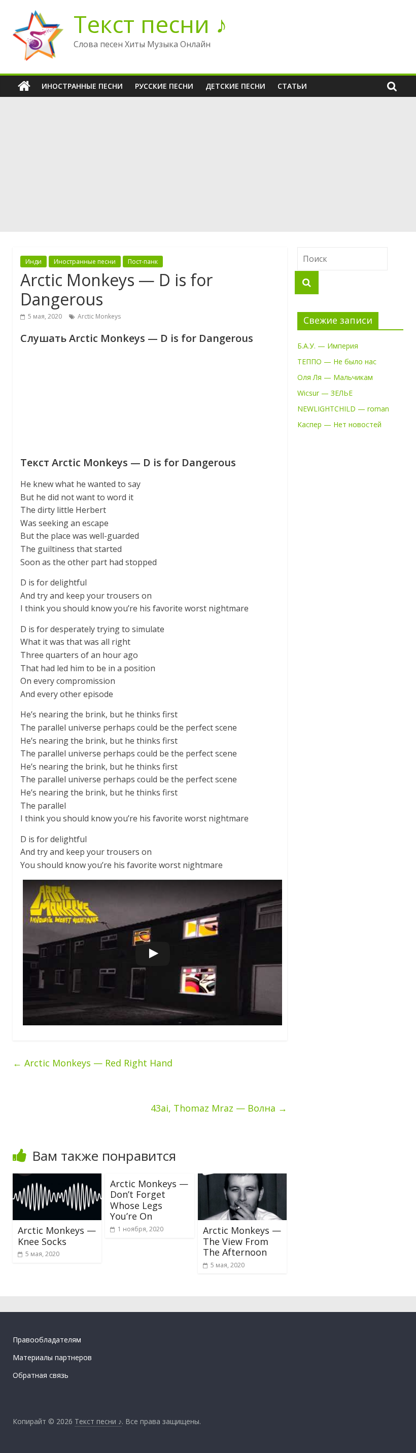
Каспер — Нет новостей (339, 424)
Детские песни (235, 86)
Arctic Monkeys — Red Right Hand (92, 1063)
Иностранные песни (82, 86)
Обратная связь (40, 1375)
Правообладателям (47, 1339)
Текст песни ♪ (150, 24)
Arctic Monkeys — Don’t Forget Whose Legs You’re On (149, 1200)
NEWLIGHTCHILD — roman (343, 408)
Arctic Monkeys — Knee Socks (57, 1236)
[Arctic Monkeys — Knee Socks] (57, 1179)
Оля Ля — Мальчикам (335, 377)
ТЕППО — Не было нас (336, 361)
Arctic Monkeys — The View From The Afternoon (242, 1241)
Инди (33, 261)
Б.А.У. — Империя (327, 346)
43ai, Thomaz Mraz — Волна (219, 1108)
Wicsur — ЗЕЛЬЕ (325, 393)
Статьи (292, 86)
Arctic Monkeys (99, 316)
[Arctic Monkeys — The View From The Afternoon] (242, 1179)
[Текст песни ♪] (24, 86)
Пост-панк (143, 261)
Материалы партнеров (52, 1357)
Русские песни (164, 86)
